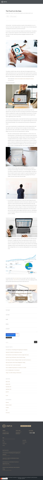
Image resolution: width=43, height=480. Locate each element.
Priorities (7, 407)
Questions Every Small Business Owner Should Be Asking (15, 357)
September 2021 (8, 389)
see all (7, 395)
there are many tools (16, 278)
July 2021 (7, 391)
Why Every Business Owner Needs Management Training (15, 362)
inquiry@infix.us (18, 432)
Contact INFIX (15, 279)
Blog (3, 440)
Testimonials (4, 443)
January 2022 (8, 384)
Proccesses (18, 13)
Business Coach (22, 13)
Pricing (4, 445)
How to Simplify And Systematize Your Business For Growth (16, 367)
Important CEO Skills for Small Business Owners (14, 352)
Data (32, 13)
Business (7, 402)
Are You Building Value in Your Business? (13, 370)
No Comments (14, 16)
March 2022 (8, 381)
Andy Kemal (8, 13)
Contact (24, 443)
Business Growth (28, 13)
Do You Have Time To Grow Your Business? (13, 365)
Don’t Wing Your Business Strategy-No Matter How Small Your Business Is (18, 359)
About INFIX (24, 440)
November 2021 (8, 386)
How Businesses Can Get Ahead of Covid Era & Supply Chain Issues (17, 354)
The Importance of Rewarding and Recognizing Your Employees (16, 349)
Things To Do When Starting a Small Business (13, 372)
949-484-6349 (18, 433)
